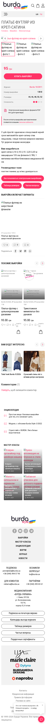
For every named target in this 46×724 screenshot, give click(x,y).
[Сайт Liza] (23, 652)
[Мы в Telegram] (31, 531)
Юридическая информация (23, 694)
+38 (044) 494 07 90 (11, 574)
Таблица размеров (23, 626)
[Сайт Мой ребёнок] (23, 665)
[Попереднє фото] (5, 38)
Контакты (23, 690)
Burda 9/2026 (6, 302)
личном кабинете (26, 122)
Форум (23, 550)
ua (37, 14)
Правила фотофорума (23, 697)
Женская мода (24, 31)
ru (41, 14)
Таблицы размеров (11, 185)
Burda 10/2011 (36, 87)
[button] (42, 263)
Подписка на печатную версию (23, 613)
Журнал (23, 554)
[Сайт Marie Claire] (23, 660)
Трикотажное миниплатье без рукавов (31, 311)
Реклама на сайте (23, 701)
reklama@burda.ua (11, 584)
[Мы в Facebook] (14, 531)
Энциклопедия (11, 410)
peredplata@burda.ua (11, 571)
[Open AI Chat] (41, 719)
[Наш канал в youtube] (20, 531)
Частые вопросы (32, 185)
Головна (4, 31)
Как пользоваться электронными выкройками (22, 178)
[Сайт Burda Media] (23, 671)
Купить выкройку (23, 76)
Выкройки (23, 537)
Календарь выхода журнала (23, 619)
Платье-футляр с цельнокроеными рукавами (10, 311)
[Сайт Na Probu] (23, 678)
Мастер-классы (11, 445)
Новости (23, 558)
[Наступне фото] (41, 38)
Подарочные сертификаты (23, 639)
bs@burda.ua (34, 574)
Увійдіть (5, 390)
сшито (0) (18, 325)
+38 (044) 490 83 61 (34, 584)
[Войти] (43, 5)
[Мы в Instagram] (26, 531)
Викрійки (13, 31)
